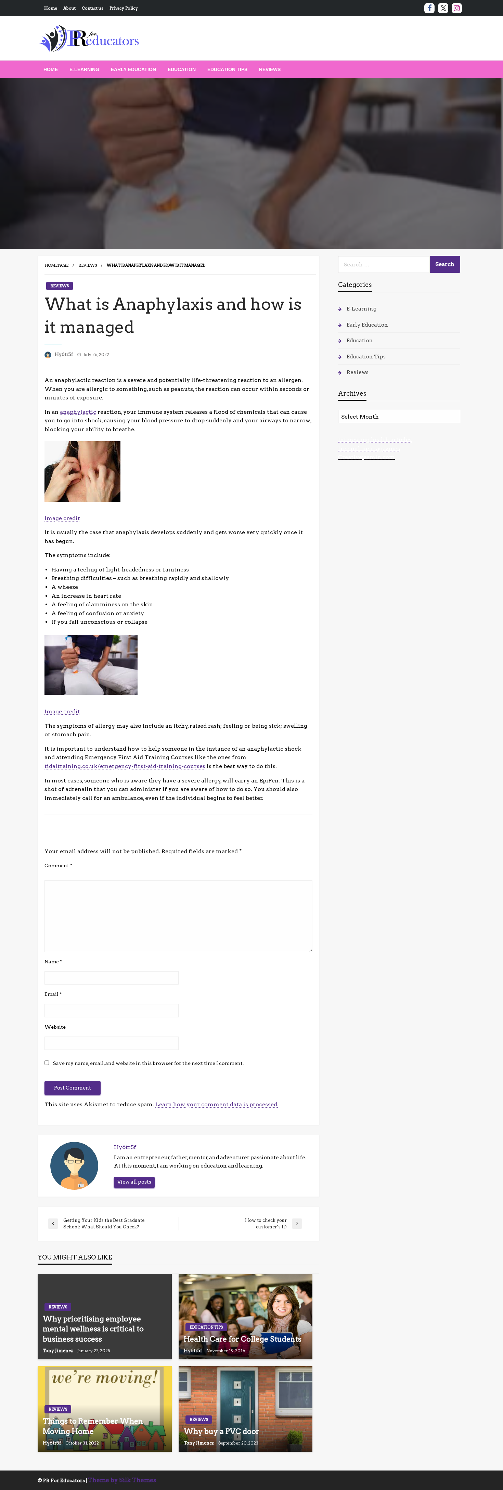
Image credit (62, 518)
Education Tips (227, 69)
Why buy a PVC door (221, 1431)
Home (50, 8)
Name (53, 961)
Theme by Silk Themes (122, 1480)
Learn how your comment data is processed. (217, 1104)
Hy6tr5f (64, 354)
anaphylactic (78, 412)
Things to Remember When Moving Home (93, 1426)
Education (182, 69)
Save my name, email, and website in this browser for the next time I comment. (148, 1063)
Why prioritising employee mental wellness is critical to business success (93, 1329)
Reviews (270, 69)
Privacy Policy (123, 8)
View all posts (134, 1182)
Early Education (133, 69)
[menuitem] (51, 69)
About (69, 8)
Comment (58, 865)
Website (55, 1027)
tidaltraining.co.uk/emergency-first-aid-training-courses (124, 766)
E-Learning (84, 69)
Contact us (92, 8)
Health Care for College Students (242, 1339)
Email (53, 994)
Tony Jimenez (58, 1350)
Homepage (56, 265)
